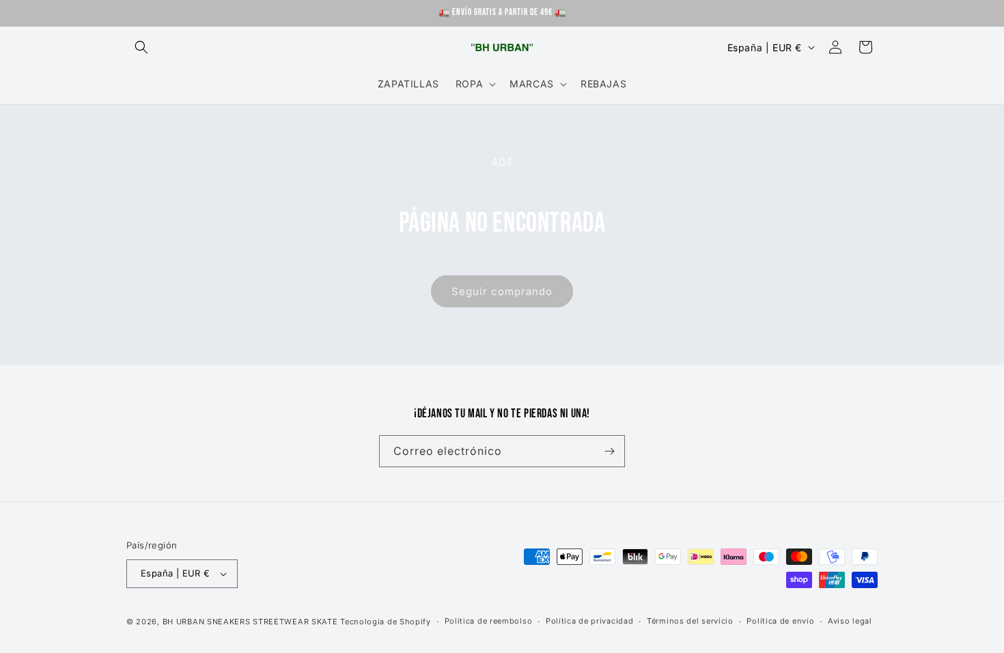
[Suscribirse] (609, 451)
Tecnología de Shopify (385, 621)
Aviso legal (850, 621)
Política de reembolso (489, 621)
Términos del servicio (690, 621)
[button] (141, 47)
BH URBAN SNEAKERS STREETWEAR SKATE (252, 621)
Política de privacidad (589, 621)
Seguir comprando (502, 291)
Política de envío (780, 621)
